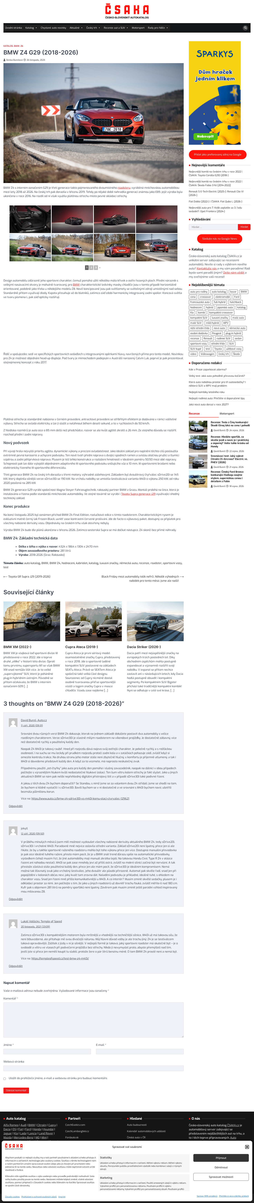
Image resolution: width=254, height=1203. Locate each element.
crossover (205, 297)
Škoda (236, 354)
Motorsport (138, 27)
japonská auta (225, 307)
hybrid (209, 307)
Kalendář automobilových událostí (146, 1131)
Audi (23, 1125)
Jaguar (7, 1133)
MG (37, 1137)
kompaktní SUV (199, 317)
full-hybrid (219, 302)
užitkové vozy (234, 349)
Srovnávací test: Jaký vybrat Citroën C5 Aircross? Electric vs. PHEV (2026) (229, 459)
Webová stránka (13, 1061)
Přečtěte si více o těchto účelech (234, 1196)
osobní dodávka (199, 333)
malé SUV (196, 323)
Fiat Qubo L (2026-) (231, 201)
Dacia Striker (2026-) (144, 647)
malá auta (238, 317)
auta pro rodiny (199, 291)
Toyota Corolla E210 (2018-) (213, 175)
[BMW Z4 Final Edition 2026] (30, 219)
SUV (231, 343)
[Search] (245, 28)
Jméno (8, 1045)
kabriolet (81, 563)
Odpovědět (16, 806)
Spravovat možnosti (221, 1177)
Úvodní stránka (13, 27)
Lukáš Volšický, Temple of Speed (41, 921)
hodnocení (68, 563)
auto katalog (32, 563)
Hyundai (48, 1129)
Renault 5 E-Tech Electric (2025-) (207, 191)
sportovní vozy (172, 563)
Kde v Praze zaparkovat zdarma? (208, 369)
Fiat (20, 1129)
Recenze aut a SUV (114, 27)
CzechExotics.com (75, 1125)
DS (14, 1129)
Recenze (194, 413)
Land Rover (46, 1133)
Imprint (61, 1196)
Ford (236, 297)
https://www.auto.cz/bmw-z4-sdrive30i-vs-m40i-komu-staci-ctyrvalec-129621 (80, 798)
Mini (44, 1137)
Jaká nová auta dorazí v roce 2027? (209, 404)
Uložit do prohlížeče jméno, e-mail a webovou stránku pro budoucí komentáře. (58, 1078)
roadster (156, 563)
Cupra (52, 1125)
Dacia (7, 1129)
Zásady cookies (12, 1196)
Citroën (41, 1125)
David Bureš (219, 430)
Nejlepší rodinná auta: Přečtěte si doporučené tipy (217, 398)
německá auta (129, 563)
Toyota (218, 349)
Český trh (91, 27)
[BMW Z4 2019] (30, 247)
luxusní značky (109, 563)
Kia (192, 312)
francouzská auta (200, 302)
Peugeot (216, 333)
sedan (238, 338)
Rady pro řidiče (156, 27)
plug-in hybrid (233, 333)
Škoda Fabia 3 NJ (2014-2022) (214, 185)
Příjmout (221, 1158)
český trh (223, 354)
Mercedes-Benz (23, 1137)
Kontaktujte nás (207, 268)
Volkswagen (207, 354)
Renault (208, 338)
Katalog (29, 27)
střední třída (218, 343)
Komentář (10, 998)
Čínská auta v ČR (136, 1137)
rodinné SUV (224, 338)
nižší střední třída (199, 328)
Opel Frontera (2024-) (212, 211)
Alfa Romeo (10, 1125)
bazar (233, 291)
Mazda (7, 1137)
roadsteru (124, 188)
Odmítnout (221, 1167)
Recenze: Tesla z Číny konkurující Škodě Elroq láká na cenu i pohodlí (230, 424)
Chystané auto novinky (53, 27)
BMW (17, 46)
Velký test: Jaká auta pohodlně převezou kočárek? (217, 375)
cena (193, 297)
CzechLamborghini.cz (77, 1131)
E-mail (101, 1045)
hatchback (235, 302)
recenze (144, 563)
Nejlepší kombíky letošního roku (206, 392)
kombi (201, 312)
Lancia (32, 1133)
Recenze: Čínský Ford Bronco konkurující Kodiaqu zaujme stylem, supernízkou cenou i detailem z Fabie (227, 476)
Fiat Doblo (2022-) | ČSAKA (204, 201)
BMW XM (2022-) (17, 647)
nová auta (219, 328)
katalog (93, 563)
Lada (23, 1133)
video (193, 354)
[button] (247, 1147)
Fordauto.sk (71, 1137)
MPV (226, 323)
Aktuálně (74, 27)
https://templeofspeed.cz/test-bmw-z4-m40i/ (60, 958)
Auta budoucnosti (137, 1125)
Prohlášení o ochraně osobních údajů (39, 1196)
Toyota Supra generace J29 (138, 494)
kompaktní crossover (221, 312)
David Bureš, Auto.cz (34, 720)
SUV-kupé (195, 349)
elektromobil (222, 297)
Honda (37, 1129)
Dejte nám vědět (233, 272)
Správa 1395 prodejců (207, 1196)
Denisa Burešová (14, 59)
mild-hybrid (212, 323)
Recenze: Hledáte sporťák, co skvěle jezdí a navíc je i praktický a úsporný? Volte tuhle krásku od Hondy (230, 441)
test (5, 567)
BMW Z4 (55, 563)
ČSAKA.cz (233, 1125)
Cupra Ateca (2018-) (81, 647)
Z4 (22, 46)
